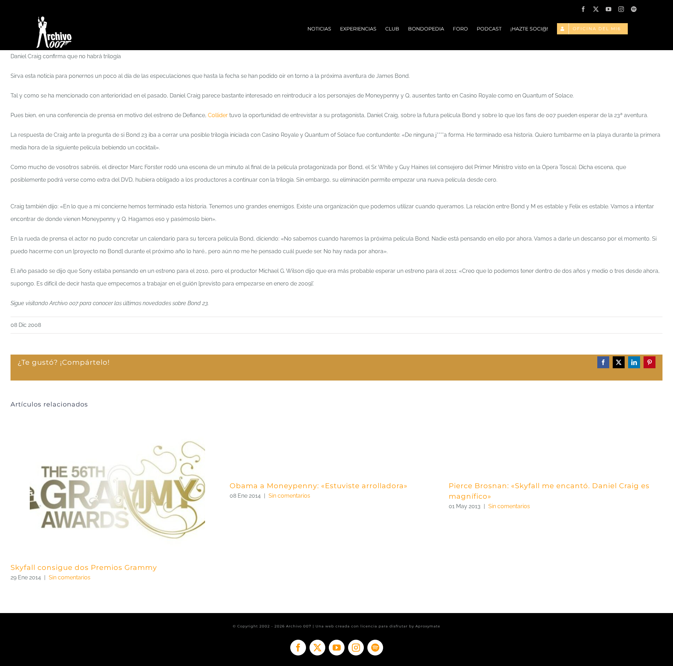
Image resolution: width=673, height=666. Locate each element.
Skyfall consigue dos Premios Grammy (84, 567)
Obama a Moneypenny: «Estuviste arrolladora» (319, 486)
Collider (218, 115)
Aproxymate (427, 626)
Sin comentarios (69, 577)
